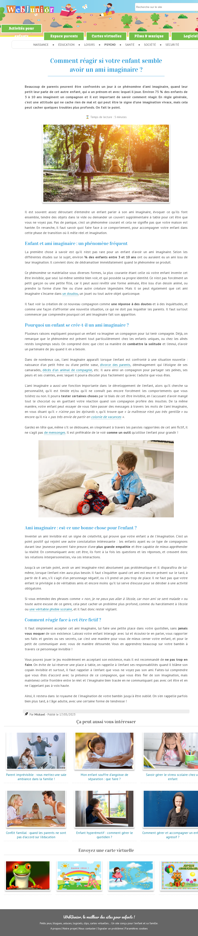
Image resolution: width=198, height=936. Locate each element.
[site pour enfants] (30, 9)
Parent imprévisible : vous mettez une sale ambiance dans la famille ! (36, 777)
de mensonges (54, 432)
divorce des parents (115, 364)
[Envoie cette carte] (27, 891)
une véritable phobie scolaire (50, 609)
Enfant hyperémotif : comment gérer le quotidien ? (104, 835)
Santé (129, 44)
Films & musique (149, 36)
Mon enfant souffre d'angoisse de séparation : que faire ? (104, 777)
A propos (55, 928)
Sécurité (172, 44)
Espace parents (64, 36)
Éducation (66, 44)
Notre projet (70, 928)
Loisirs (89, 44)
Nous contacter (87, 928)
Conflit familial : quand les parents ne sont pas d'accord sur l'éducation (36, 835)
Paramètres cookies (136, 928)
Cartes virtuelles (106, 36)
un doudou (70, 293)
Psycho (110, 44)
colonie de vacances (106, 417)
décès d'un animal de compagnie (67, 370)
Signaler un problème (110, 928)
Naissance (41, 44)
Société (150, 44)
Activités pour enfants (21, 32)
